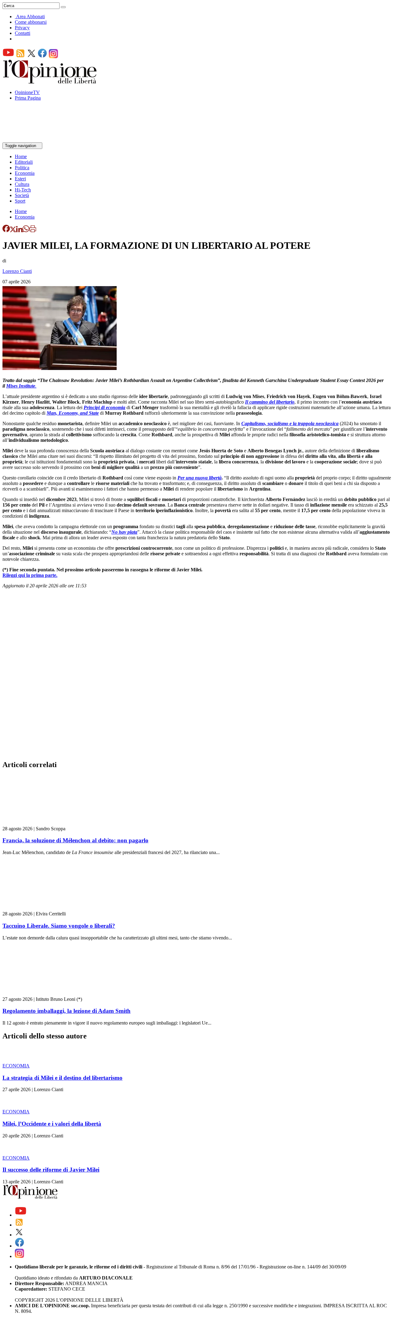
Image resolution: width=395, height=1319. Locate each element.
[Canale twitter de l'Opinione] (31, 56)
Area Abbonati (30, 16)
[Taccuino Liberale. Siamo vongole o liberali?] (39, 908)
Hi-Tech (23, 189)
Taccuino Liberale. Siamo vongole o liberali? (58, 925)
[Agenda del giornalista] (29, 139)
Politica (22, 167)
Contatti (22, 33)
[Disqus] (197, 676)
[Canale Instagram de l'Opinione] (53, 56)
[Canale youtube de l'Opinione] (8, 56)
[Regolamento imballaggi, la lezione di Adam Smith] (39, 993)
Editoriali (24, 162)
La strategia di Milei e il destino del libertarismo (62, 1078)
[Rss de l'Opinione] (20, 56)
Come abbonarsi (31, 22)
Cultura (22, 184)
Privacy (22, 27)
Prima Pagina (28, 98)
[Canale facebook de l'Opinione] (43, 56)
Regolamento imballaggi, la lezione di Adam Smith (66, 1011)
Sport (20, 200)
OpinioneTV (27, 92)
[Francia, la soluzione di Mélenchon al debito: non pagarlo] (39, 823)
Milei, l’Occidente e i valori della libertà (51, 1123)
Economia (25, 173)
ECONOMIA (16, 1065)
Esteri (20, 178)
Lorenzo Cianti (17, 271)
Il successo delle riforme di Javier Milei (50, 1169)
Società (22, 195)
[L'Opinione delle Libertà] (50, 81)
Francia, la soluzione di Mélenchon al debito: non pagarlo (75, 840)
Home (21, 156)
